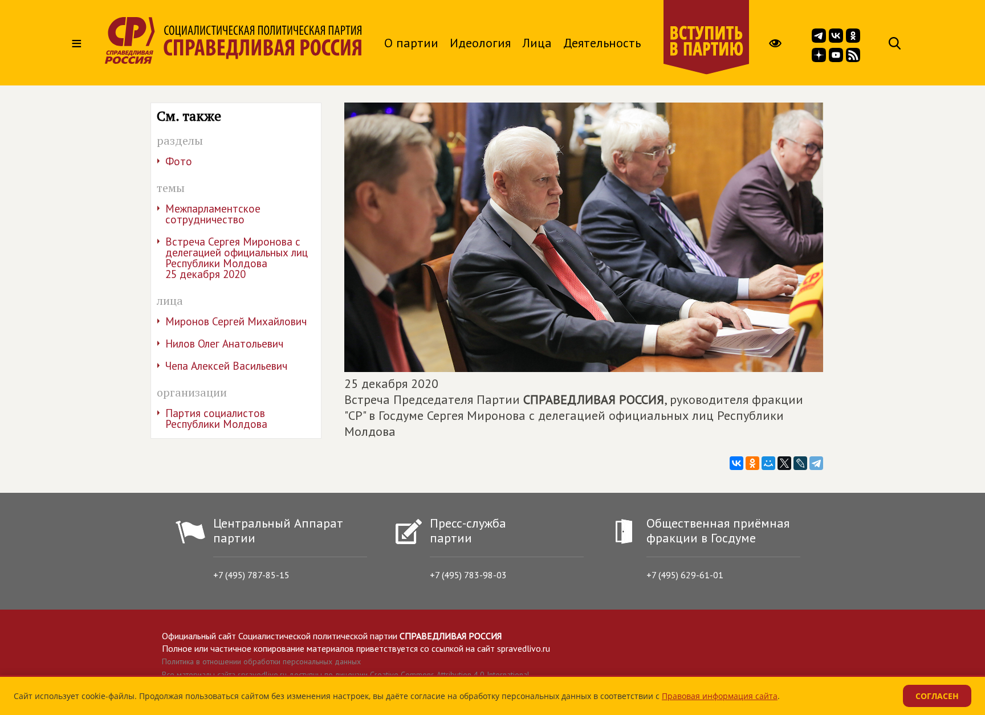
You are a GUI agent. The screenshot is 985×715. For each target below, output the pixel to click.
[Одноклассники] (752, 463)
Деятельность (602, 43)
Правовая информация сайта (720, 696)
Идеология (480, 43)
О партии (411, 43)
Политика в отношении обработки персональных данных (261, 661)
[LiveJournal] (800, 463)
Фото (178, 161)
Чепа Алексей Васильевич (226, 366)
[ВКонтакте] (736, 463)
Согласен (937, 696)
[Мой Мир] (768, 463)
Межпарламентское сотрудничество (213, 214)
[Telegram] (816, 463)
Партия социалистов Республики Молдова (216, 418)
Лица (537, 43)
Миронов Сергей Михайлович (236, 321)
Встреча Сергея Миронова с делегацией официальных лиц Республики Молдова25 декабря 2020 (236, 258)
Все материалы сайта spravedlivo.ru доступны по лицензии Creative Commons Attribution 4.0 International (346, 674)
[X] (784, 463)
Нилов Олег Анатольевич (224, 343)
